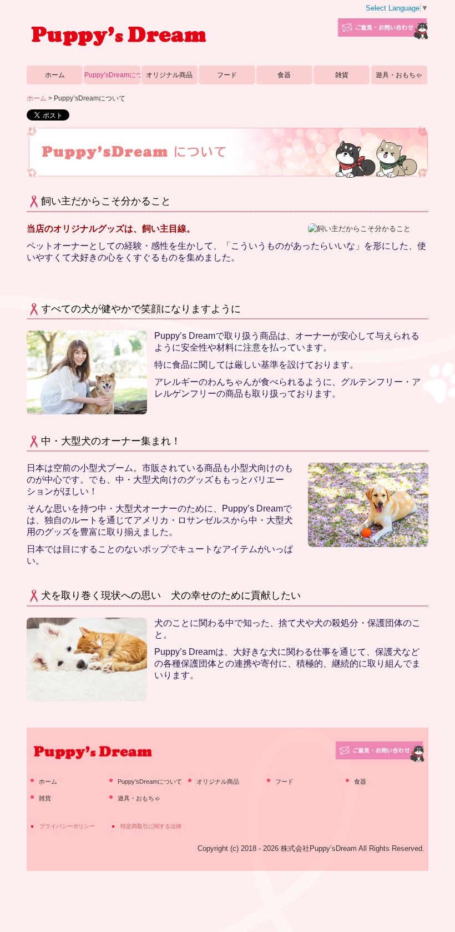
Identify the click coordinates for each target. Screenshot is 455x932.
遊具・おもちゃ (399, 75)
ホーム (55, 75)
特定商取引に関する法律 (150, 826)
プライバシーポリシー (67, 826)
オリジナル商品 (169, 75)
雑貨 (341, 75)
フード (227, 75)
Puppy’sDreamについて (112, 75)
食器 (284, 75)
